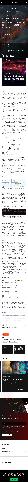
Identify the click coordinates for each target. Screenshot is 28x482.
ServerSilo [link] (12, 339)
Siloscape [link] (19, 339)
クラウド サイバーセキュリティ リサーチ (15, 47)
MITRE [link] (14, 383)
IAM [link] (9, 383)
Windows (22, 50)
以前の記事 (17, 96)
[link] (11, 15)
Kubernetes (10, 50)
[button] (12, 55)
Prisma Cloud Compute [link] (10, 37)
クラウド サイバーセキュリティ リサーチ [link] (10, 11)
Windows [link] (5, 341)
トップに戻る (5, 334)
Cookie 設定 (13, 479)
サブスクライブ (6, 434)
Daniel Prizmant (11, 44)
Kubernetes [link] (5, 339)
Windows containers (12, 51)
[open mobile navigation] (1, 2)
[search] (26, 2)
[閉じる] (25, 472)
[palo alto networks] (14, 2)
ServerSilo (14, 50)
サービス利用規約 (10, 431)
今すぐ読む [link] (20, 389)
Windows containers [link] (13, 341)
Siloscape (18, 50)
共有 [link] (11, 55)
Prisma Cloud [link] (8, 34)
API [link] (5, 383)
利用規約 (16, 426)
